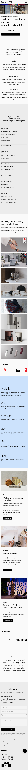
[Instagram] (4, 750)
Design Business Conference (18, 743)
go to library (6, 518)
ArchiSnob (5, 702)
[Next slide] (21, 9)
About (2, 739)
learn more (9, 30)
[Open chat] (25, 751)
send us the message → (8, 729)
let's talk (10, 34)
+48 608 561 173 (7, 757)
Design (4, 699)
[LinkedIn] (2, 750)
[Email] (6, 750)
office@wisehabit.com (9, 755)
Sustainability (14, 741)
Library (13, 739)
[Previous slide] (7, 9)
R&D (13, 747)
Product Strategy (12, 699)
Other (11, 702)
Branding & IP (22, 699)
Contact (13, 745)
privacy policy (5, 734)
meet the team (7, 620)
